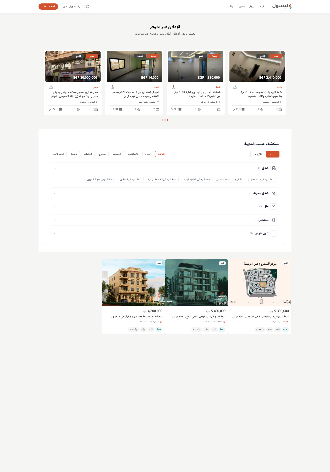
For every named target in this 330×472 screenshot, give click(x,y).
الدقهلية (88, 153)
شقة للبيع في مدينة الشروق (100, 179)
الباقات (230, 6)
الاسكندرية (133, 153)
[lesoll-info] (235, 87)
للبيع (262, 6)
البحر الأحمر (58, 153)
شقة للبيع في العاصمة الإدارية (162, 179)
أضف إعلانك (48, 6)
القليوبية (117, 153)
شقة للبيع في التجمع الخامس (230, 179)
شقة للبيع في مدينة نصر (262, 179)
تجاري (242, 6)
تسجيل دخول (69, 6)
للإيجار (252, 6)
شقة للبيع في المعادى (130, 179)
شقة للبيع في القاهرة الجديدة (196, 179)
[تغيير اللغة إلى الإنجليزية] (87, 6)
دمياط (74, 153)
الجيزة (148, 153)
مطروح (102, 153)
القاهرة (161, 153)
